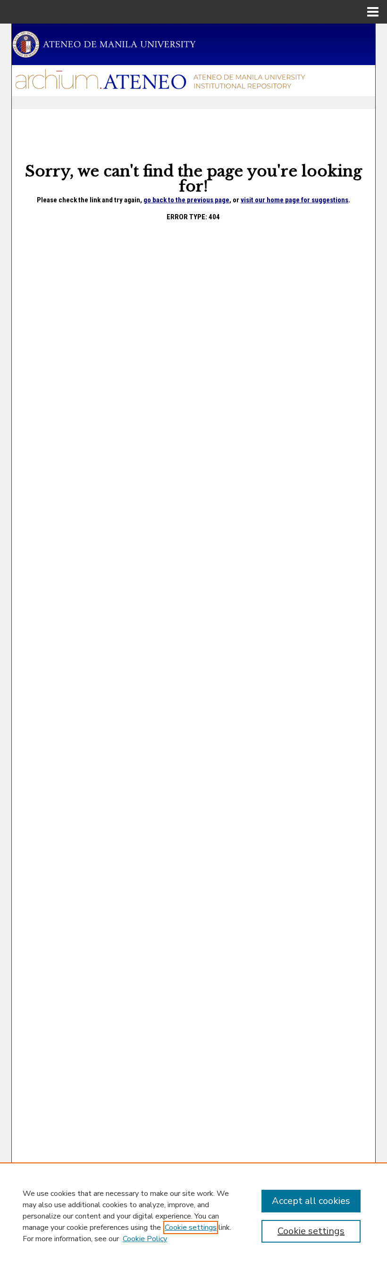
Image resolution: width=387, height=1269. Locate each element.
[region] (193, 1215)
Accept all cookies (311, 1200)
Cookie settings (191, 1227)
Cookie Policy (145, 1239)
